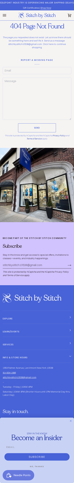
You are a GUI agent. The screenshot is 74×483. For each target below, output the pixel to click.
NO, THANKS (37, 466)
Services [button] (8, 344)
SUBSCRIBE (37, 456)
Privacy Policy (58, 135)
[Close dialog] (71, 421)
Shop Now (45, 7)
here (51, 44)
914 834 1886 (9, 372)
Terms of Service (34, 138)
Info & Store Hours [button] (15, 357)
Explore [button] (8, 318)
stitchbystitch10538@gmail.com (19, 377)
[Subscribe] (66, 265)
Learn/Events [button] (11, 331)
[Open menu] (8, 15)
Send (37, 127)
